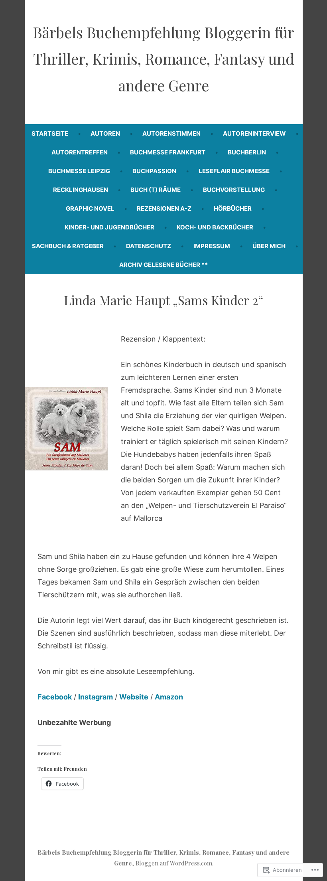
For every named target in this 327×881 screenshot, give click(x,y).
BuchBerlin (247, 152)
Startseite (50, 133)
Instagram (95, 697)
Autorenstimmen (171, 133)
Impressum (211, 246)
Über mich (269, 246)
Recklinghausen (80, 190)
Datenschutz (148, 246)
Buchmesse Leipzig (79, 171)
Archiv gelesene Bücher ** (163, 265)
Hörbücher (233, 208)
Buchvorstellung (234, 190)
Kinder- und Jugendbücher (109, 227)
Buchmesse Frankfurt (167, 152)
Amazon (169, 697)
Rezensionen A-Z (164, 208)
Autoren (105, 133)
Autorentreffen (79, 152)
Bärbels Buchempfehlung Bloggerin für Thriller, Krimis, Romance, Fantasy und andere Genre (163, 58)
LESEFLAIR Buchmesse (234, 171)
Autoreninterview (254, 133)
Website (133, 697)
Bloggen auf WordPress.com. (174, 863)
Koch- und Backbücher (215, 227)
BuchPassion (154, 171)
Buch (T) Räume (155, 190)
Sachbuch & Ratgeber (68, 246)
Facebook (54, 697)
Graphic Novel (90, 208)
